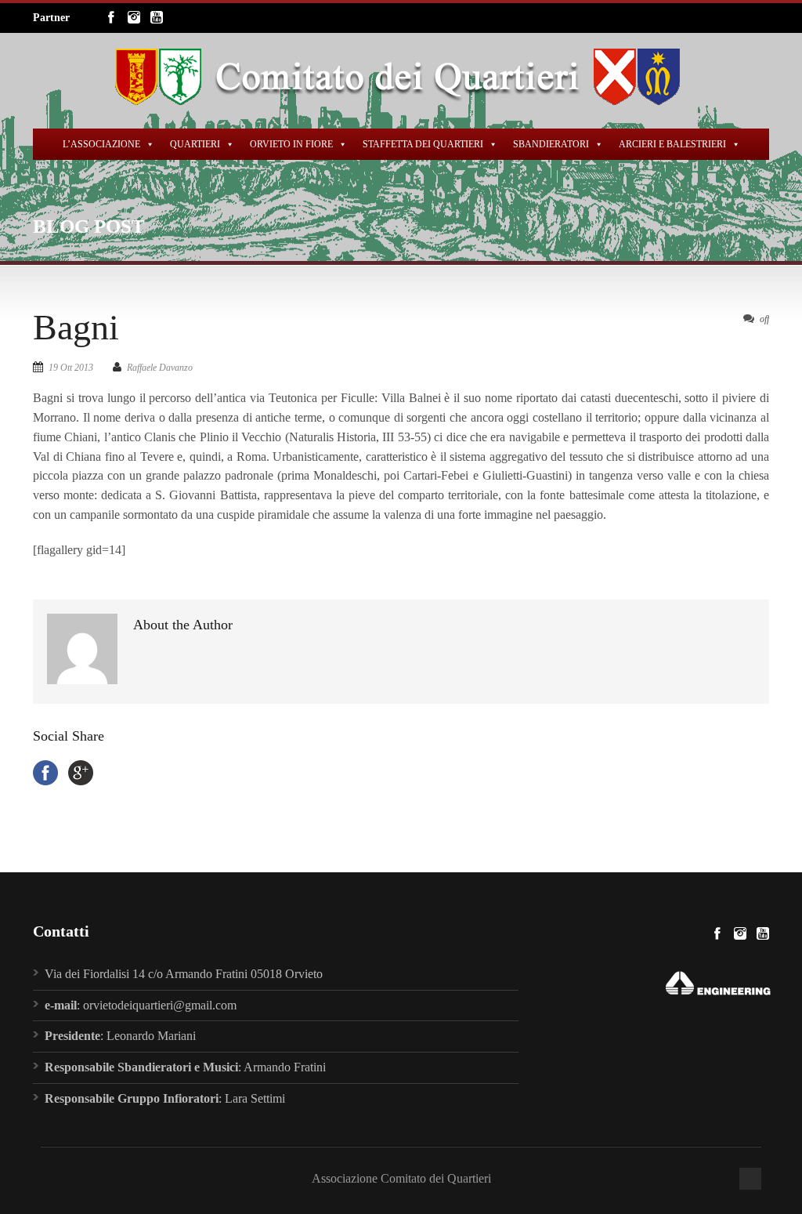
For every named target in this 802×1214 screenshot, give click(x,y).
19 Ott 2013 (71, 367)
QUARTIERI (195, 144)
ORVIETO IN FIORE (291, 144)
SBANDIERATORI (551, 144)
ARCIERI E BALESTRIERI (672, 144)
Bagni (76, 327)
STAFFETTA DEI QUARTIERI (423, 144)
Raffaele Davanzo (160, 367)
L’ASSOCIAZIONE (101, 144)
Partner (51, 18)
